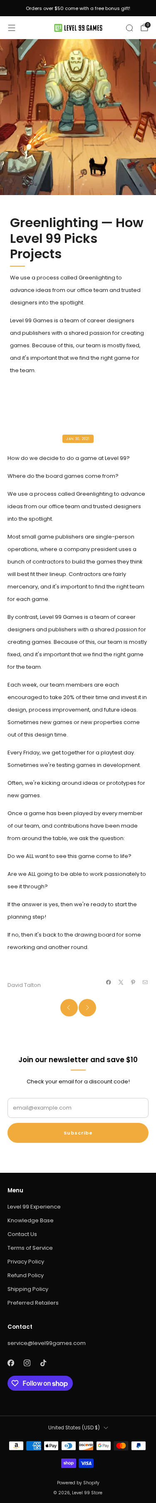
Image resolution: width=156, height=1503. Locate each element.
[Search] (129, 28)
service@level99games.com (46, 1343)
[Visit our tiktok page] (43, 1363)
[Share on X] (120, 982)
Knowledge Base (30, 1220)
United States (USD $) (74, 1427)
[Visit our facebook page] (10, 1363)
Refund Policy (25, 1275)
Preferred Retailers (33, 1303)
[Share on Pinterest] (133, 982)
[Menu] (11, 28)
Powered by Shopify (78, 1483)
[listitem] (78, 8)
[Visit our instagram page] (27, 1363)
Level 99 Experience (34, 1207)
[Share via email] (145, 982)
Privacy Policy (25, 1262)
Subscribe (78, 1133)
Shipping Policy (27, 1289)
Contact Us (22, 1234)
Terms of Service (30, 1248)
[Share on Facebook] (108, 982)
